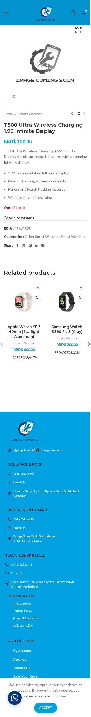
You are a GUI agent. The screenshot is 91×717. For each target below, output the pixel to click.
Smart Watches (30, 114)
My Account (22, 651)
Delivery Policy (23, 625)
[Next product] (84, 114)
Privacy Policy (22, 603)
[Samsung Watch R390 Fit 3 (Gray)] (67, 302)
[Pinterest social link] (30, 245)
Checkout (20, 659)
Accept (45, 708)
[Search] (73, 13)
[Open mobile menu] (6, 13)
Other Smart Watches (42, 236)
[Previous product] (72, 114)
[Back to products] (78, 114)
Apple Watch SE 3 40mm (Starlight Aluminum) (24, 331)
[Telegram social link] (43, 245)
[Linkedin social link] (37, 245)
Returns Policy (22, 611)
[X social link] (23, 245)
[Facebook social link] (17, 245)
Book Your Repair (26, 676)
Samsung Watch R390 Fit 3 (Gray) (67, 329)
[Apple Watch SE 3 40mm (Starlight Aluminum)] (24, 302)
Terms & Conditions (26, 618)
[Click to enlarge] (13, 96)
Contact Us (21, 668)
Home (8, 114)
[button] (37, 297)
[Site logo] (45, 12)
